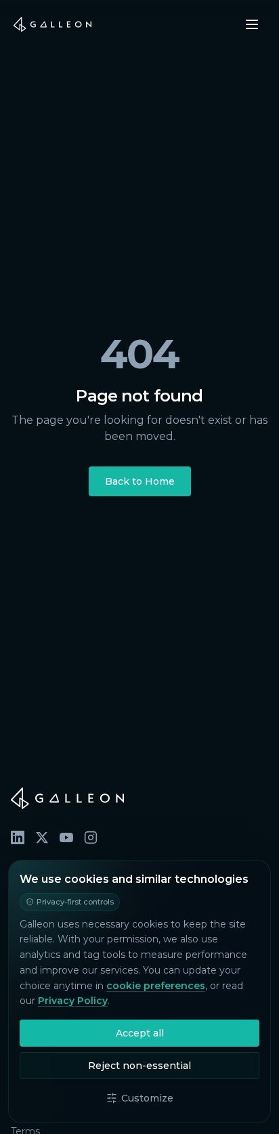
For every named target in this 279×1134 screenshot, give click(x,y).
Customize (147, 1098)
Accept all (140, 1033)
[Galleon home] (52, 24)
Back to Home (140, 481)
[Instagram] (91, 837)
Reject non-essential (139, 1066)
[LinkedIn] (17, 837)
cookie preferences (155, 986)
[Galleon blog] (139, 798)
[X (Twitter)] (42, 837)
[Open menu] (251, 24)
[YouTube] (66, 837)
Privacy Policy (73, 1001)
